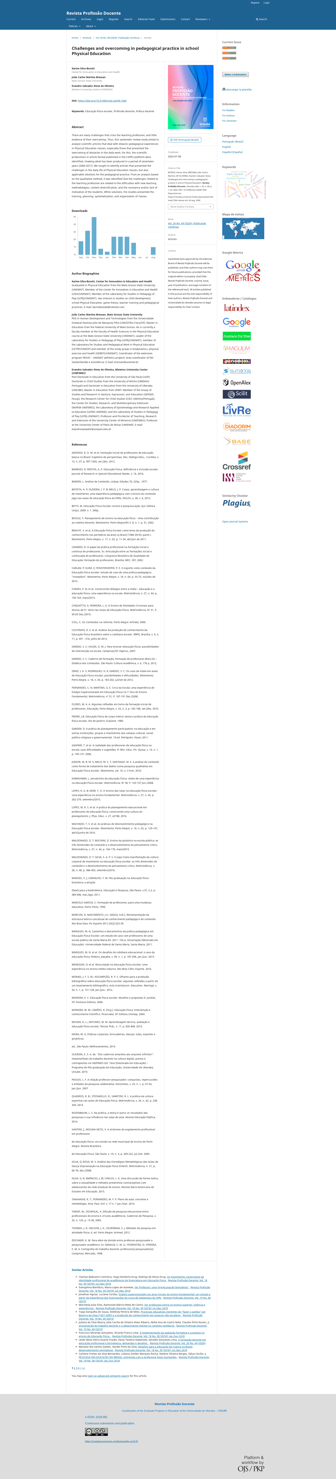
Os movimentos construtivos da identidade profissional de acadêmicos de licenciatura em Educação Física (141, 1278)
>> (83, 1368)
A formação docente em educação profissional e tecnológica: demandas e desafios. (142, 1341)
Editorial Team (146, 19)
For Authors (228, 115)
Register (114, 19)
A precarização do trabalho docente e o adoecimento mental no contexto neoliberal (144, 1324)
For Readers (228, 110)
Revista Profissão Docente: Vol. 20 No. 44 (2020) (177, 1343)
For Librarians (229, 120)
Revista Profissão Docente (93, 13)
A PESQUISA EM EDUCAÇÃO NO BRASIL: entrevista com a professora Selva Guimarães (142, 1355)
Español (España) (232, 152)
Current (71, 19)
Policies (73, 26)
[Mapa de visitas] (243, 238)
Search (128, 19)
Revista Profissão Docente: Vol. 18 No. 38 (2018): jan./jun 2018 (148, 1336)
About (90, 26)
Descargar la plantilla (239, 89)
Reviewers (201, 19)
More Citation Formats (182, 206)
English (226, 146)
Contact (185, 19)
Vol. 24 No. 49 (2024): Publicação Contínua (117, 37)
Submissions (167, 19)
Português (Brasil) (232, 141)
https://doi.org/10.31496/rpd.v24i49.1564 (102, 100)
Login (100, 19)
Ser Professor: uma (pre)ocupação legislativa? (162, 1287)
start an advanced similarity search (108, 1376)
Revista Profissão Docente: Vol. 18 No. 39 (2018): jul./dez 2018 (132, 1308)
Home (75, 37)
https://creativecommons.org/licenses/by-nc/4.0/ (111, 1441)
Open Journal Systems (235, 521)
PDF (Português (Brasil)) (186, 139)
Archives (86, 19)
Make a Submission (235, 74)
